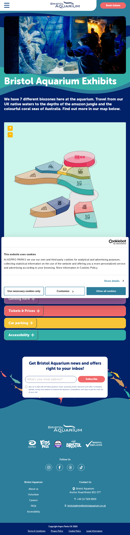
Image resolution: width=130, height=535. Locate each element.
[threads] (70, 467)
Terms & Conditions (36, 531)
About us (33, 489)
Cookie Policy (75, 531)
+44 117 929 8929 (85, 499)
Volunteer (33, 494)
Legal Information (94, 531)
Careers (33, 500)
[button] (6, 5)
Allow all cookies (106, 291)
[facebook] (59, 467)
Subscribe (91, 379)
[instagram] (48, 467)
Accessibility (33, 511)
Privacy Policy (57, 531)
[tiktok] (81, 467)
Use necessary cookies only (23, 291)
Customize (63, 291)
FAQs (33, 506)
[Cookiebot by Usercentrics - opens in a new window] (111, 242)
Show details (112, 280)
